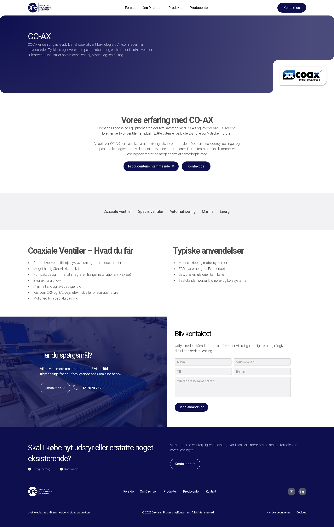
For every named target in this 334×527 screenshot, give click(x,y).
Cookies (301, 512)
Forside (130, 8)
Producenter (199, 8)
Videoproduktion (80, 512)
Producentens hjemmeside (149, 166)
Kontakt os (292, 8)
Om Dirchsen (152, 8)
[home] (50, 8)
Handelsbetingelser (278, 512)
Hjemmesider (58, 512)
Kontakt (211, 491)
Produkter (176, 8)
